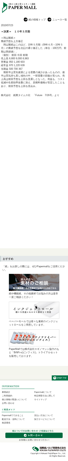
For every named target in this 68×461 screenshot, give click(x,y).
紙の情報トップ (37, 19)
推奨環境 (6, 423)
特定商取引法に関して (44, 396)
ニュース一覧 (59, 19)
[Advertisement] (34, 137)
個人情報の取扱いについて (14, 399)
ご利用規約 (7, 396)
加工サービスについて (44, 419)
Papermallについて (43, 392)
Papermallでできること (12, 415)
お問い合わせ (8, 403)
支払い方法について (43, 415)
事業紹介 (6, 392)
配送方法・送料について (13, 419)
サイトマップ (40, 399)
